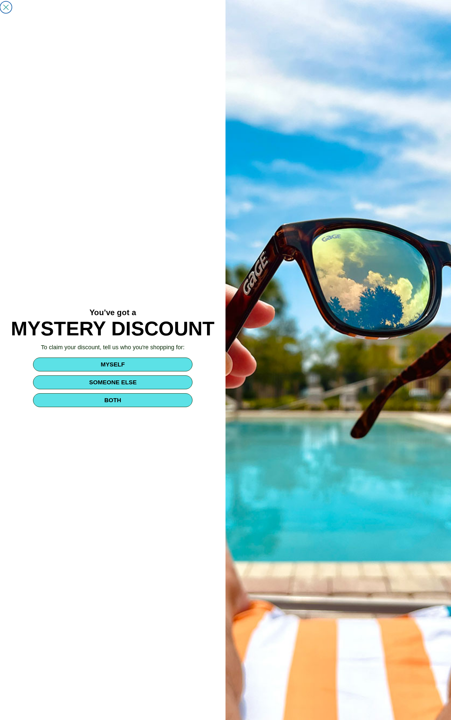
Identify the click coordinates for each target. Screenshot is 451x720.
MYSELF (113, 364)
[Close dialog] (6, 7)
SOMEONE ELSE (113, 382)
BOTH (112, 400)
